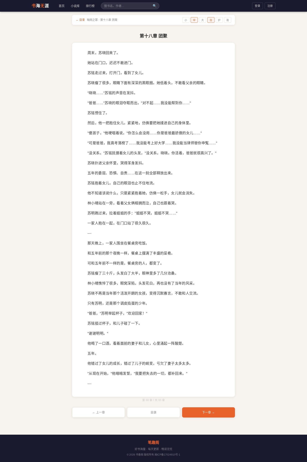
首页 (62, 6)
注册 (270, 5)
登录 (257, 5)
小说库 (75, 6)
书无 (40, 6)
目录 (153, 412)
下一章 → (208, 412)
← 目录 (80, 19)
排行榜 (90, 6)
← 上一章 (98, 412)
